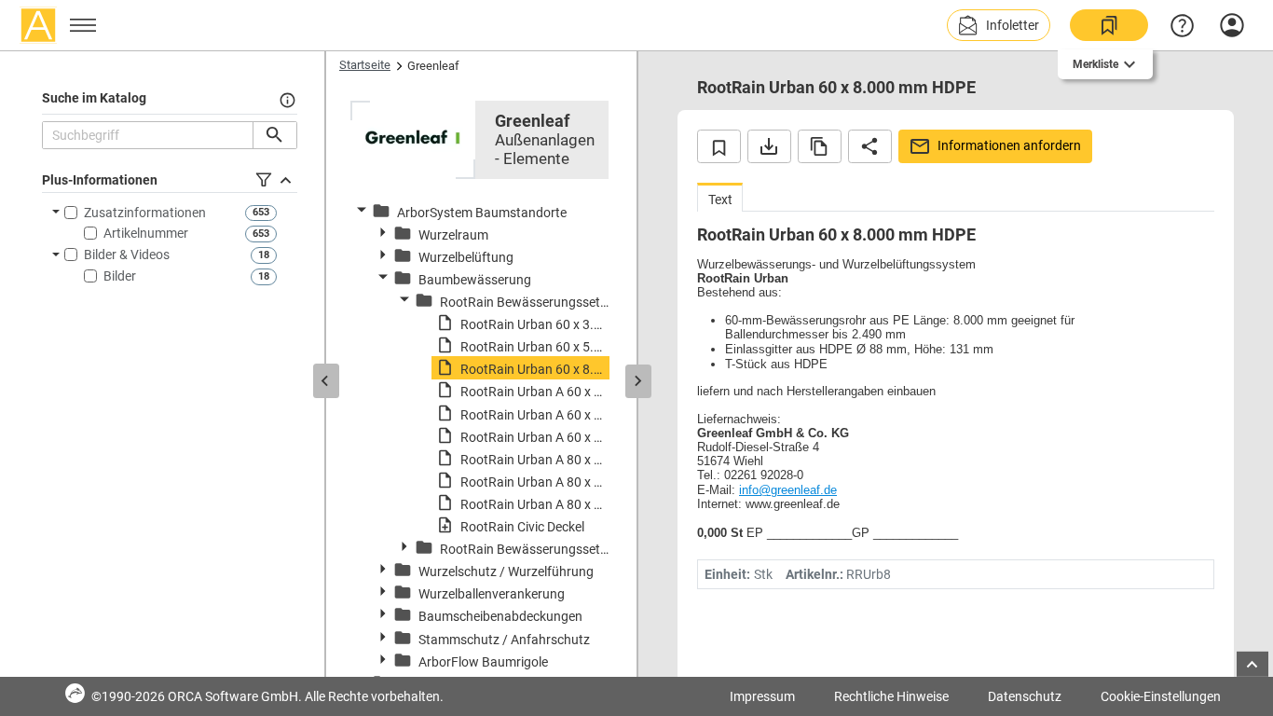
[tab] (720, 197)
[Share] (870, 146)
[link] (1109, 25)
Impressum (762, 696)
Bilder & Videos (127, 254)
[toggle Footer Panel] (1252, 664)
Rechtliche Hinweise (891, 696)
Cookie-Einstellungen (1161, 696)
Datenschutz (1024, 696)
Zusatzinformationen (145, 212)
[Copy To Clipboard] (820, 146)
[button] (998, 25)
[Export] (769, 146)
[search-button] (274, 135)
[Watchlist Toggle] (719, 146)
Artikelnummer (145, 233)
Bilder (119, 275)
